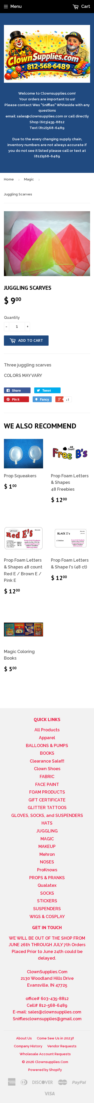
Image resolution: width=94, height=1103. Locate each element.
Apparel (47, 737)
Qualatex (47, 885)
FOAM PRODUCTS (47, 792)
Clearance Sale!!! (47, 761)
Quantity (12, 317)
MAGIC (47, 838)
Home (9, 179)
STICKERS (47, 900)
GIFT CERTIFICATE (47, 800)
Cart (85, 6)
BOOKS (47, 753)
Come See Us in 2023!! (55, 1038)
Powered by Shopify (45, 1070)
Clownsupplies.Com (51, 1062)
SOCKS (47, 893)
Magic (29, 179)
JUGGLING (47, 830)
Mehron (47, 854)
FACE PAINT (47, 784)
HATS (47, 823)
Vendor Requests (62, 1046)
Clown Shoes (47, 768)
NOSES (47, 861)
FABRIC (47, 776)
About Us (24, 1038)
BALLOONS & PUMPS (47, 745)
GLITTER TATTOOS (47, 807)
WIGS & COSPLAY (47, 916)
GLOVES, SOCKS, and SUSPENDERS (47, 815)
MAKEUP (47, 846)
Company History (28, 1046)
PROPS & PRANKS (47, 877)
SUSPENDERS (47, 908)
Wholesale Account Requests (45, 1054)
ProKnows (47, 869)
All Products (47, 729)
